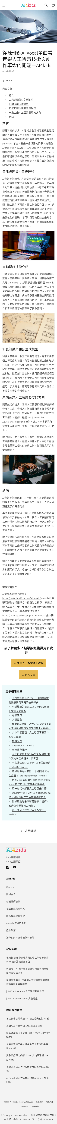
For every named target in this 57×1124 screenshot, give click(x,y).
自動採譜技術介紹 (19, 103)
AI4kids (13, 1102)
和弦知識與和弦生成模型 (22, 108)
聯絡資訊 (35, 1106)
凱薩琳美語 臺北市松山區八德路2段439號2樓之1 (28, 1035)
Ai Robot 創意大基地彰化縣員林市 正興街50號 (27, 1079)
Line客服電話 (13, 861)
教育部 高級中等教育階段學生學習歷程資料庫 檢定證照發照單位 (27, 959)
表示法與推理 (19, 749)
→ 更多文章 (29, 675)
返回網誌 (30, 831)
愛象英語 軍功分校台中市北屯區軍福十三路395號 (27, 1057)
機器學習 (17, 741)
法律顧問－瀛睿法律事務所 (20, 937)
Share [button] (9, 80)
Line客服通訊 (13, 857)
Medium (10, 887)
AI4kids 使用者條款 (16, 923)
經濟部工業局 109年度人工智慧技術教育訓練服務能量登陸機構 (28, 982)
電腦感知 (17, 715)
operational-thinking (23, 745)
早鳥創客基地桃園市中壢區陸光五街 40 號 (27, 1018)
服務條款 (24, 1106)
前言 (11, 95)
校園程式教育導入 (15, 908)
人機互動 (17, 719)
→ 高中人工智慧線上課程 (28, 663)
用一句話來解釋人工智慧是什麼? (30, 788)
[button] (3, 5)
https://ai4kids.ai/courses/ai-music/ (21, 598)
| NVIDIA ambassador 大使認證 (22, 998)
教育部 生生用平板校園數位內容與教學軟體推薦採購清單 (27, 970)
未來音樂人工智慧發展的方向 (25, 112)
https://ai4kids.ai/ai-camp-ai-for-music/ (24, 615)
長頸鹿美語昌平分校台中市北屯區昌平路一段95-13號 (28, 1046)
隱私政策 (50, 1102)
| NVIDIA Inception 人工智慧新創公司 (25, 991)
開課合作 (11, 894)
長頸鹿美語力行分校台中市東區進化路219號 (27, 1068)
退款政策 (11, 930)
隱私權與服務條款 (15, 916)
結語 (11, 116)
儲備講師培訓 (13, 901)
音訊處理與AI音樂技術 (21, 99)
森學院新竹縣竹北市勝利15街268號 (24, 1025)
